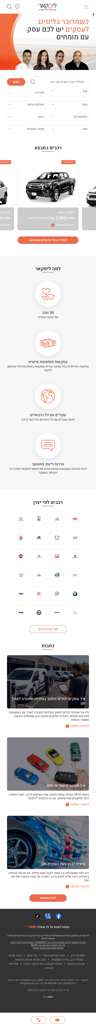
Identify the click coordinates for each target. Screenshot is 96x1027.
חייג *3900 (38, 1020)
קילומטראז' (80, 117)
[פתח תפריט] (86, 6)
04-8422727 (69, 983)
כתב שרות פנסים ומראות (30, 959)
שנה (84, 129)
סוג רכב (39, 92)
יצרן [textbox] (85, 91)
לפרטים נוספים (65, 225)
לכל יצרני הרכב (48, 629)
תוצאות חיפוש (9, 6)
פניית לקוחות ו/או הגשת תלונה (42, 964)
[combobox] (69, 92)
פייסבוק (58, 916)
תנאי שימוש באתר (53, 955)
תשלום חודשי (35, 104)
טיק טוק (37, 916)
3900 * (31, 927)
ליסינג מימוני (68, 162)
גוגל (48, 916)
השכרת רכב (77, 955)
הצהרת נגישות (76, 964)
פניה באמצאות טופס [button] (57, 1020)
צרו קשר (32, 955)
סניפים (17, 6)
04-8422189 (50, 983)
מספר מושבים (35, 129)
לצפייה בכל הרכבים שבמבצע (48, 240)
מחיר (84, 104)
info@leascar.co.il (29, 983)
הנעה (41, 117)
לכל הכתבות (48, 898)
